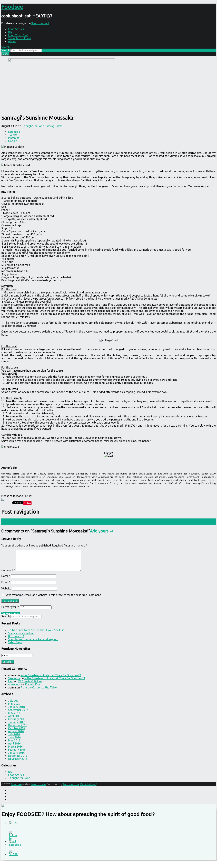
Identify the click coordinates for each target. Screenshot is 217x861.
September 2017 (18, 709)
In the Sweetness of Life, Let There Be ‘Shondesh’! (51, 675)
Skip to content (40, 23)
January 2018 (16, 706)
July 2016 (14, 734)
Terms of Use (71, 784)
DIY (10, 32)
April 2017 (14, 716)
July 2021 (14, 700)
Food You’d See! (18, 35)
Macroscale (38, 784)
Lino (10, 681)
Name (6, 575)
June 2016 (14, 737)
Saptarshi (14, 678)
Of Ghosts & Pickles (30, 681)
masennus (14, 684)
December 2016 (17, 725)
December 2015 (17, 755)
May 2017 (14, 712)
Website (6, 588)
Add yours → (102, 531)
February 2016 (17, 749)
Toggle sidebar (10, 613)
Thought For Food (19, 38)
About (12, 41)
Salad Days (15, 642)
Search (5, 50)
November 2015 (17, 758)
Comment (8, 570)
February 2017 (17, 719)
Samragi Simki (53, 126)
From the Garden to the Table (39, 687)
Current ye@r (10, 606)
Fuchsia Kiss (32, 684)
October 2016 (16, 728)
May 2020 (14, 703)
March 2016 (15, 746)
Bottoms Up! (16, 636)
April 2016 (14, 743)
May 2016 (14, 740)
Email (5, 582)
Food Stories (16, 29)
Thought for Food (33, 126)
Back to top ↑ (88, 784)
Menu (5, 54)
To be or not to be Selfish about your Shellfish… (37, 630)
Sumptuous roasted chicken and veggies (33, 639)
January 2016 (16, 752)
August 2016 (16, 731)
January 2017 (16, 722)
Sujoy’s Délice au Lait (21, 633)
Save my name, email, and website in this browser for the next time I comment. (53, 594)
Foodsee (16, 784)
